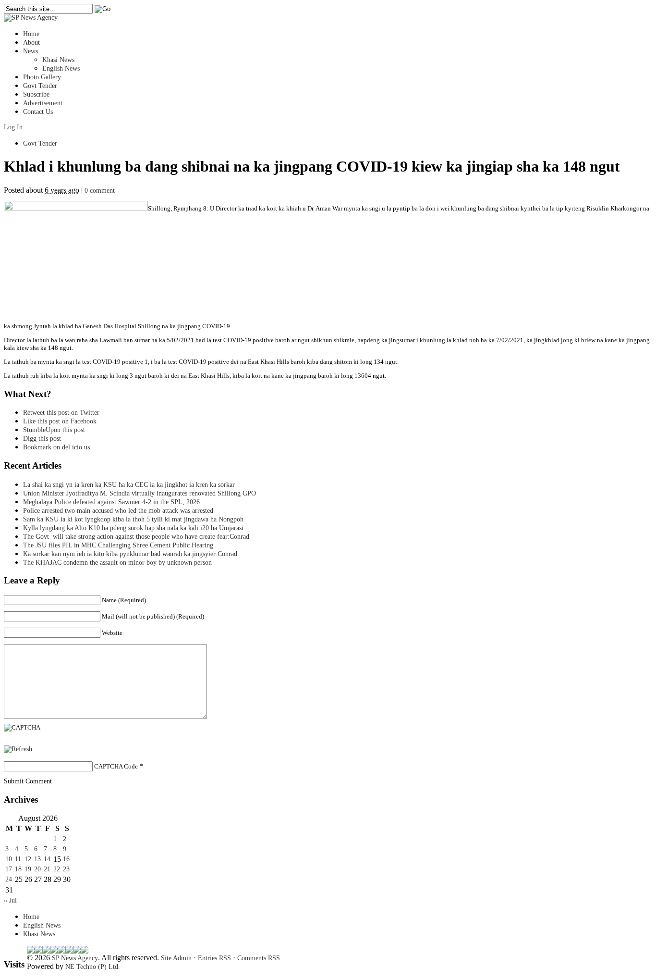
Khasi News (58, 59)
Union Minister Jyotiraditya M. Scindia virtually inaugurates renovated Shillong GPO (139, 493)
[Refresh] (18, 749)
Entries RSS (214, 958)
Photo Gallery (42, 77)
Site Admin (176, 958)
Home (31, 33)
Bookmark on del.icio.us (56, 447)
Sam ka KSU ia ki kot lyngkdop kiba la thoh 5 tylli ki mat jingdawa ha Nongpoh (133, 519)
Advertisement (42, 103)
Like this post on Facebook (60, 421)
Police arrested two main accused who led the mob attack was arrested (118, 510)
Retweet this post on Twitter (61, 412)
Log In (13, 127)
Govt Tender (40, 85)
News (30, 51)
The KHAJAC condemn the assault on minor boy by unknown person (117, 562)
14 (47, 859)
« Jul (10, 900)
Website (112, 632)
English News (61, 68)
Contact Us (38, 111)
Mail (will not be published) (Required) (153, 616)
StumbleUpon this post (54, 430)
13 (37, 859)
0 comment (100, 190)
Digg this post (42, 438)
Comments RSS (258, 958)
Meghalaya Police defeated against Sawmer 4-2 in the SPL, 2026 (111, 502)
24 (8, 879)
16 (66, 859)
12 (27, 859)
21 (47, 869)
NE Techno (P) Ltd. (92, 966)
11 (18, 859)
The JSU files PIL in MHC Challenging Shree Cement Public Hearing (118, 545)
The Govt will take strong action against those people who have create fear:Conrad (136, 536)
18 (18, 869)
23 (66, 869)
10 (8, 859)
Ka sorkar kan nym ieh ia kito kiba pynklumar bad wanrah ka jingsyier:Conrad (130, 554)
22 (56, 869)
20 (37, 869)
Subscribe (36, 94)
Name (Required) (124, 600)
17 (8, 869)
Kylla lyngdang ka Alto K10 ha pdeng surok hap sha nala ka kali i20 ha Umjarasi (133, 528)
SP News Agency (75, 958)
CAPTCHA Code (116, 766)
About (31, 42)
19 (27, 869)
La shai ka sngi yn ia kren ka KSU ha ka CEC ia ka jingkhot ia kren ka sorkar (129, 484)
